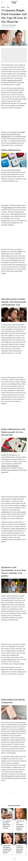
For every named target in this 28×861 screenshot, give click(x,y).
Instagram (24, 165)
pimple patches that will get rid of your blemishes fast (13, 134)
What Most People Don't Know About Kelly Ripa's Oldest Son (19, 849)
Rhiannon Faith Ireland (9, 25)
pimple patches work (13, 80)
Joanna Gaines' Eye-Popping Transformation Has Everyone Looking (7, 849)
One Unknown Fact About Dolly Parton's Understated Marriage (7, 824)
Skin (8, 7)
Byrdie (6, 205)
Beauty (3, 7)
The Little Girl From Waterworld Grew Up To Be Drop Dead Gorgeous (20, 825)
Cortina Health (7, 207)
